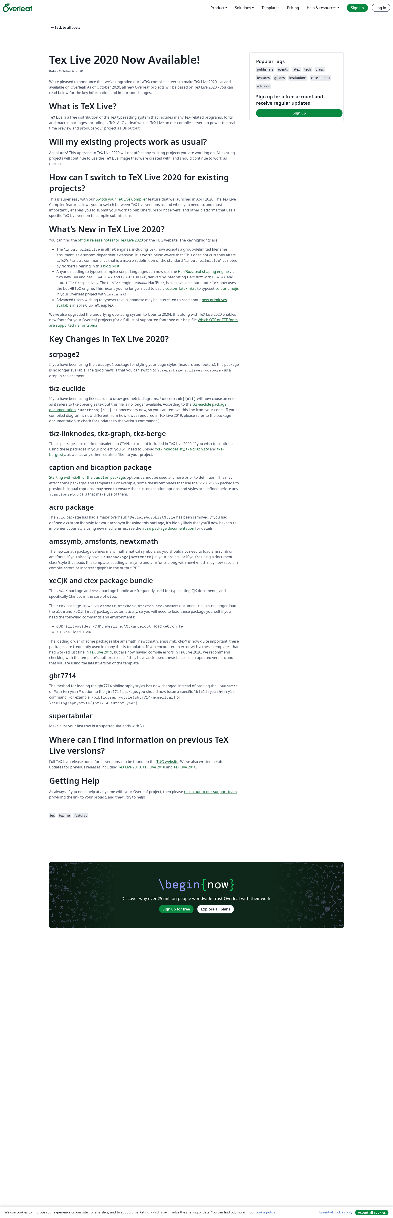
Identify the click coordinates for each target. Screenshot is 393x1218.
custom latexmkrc (180, 288)
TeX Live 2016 (185, 767)
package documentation (168, 528)
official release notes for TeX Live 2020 (110, 240)
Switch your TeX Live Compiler (121, 199)
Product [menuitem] (217, 7)
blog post (111, 266)
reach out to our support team (210, 791)
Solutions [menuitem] (243, 7)
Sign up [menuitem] (357, 7)
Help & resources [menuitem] (322, 7)
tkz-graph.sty (197, 449)
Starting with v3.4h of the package (87, 477)
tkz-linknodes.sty (169, 449)
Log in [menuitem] (381, 7)
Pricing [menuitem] (293, 7)
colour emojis (227, 288)
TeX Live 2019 (101, 652)
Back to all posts (65, 27)
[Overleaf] (17, 7)
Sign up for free (176, 909)
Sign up (299, 113)
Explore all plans (215, 909)
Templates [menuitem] (270, 7)
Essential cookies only (335, 1212)
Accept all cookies (372, 1212)
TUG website (167, 761)
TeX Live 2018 (154, 767)
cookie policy (265, 1212)
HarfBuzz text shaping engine (203, 271)
